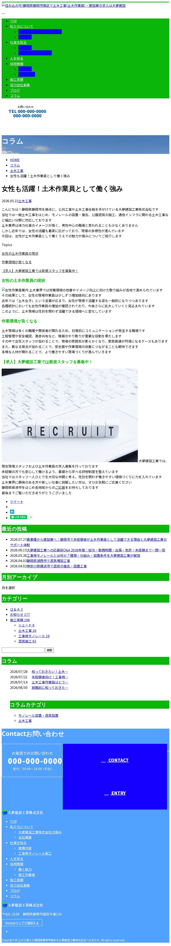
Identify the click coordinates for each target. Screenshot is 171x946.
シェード (26, 625)
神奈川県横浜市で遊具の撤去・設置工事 (57, 565)
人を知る (16, 58)
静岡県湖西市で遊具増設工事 (48, 560)
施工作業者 (26, 74)
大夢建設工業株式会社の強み (40, 31)
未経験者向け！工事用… (50, 676)
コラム (15, 95)
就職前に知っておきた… (50, 687)
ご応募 (60, 487)
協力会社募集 (20, 84)
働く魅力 (25, 68)
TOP (13, 21)
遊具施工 (27, 641)
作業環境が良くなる (17, 261)
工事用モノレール (34, 635)
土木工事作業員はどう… (50, 682)
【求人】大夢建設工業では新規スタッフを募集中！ (40, 270)
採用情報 (16, 63)
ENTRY (118, 793)
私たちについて (21, 26)
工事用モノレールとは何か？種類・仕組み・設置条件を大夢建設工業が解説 (83, 555)
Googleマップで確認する (22, 923)
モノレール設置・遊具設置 (38, 715)
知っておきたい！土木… (50, 671)
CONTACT (16, 121)
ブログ (15, 90)
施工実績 (16, 79)
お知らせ (20, 614)
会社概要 (25, 37)
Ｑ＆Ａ (16, 609)
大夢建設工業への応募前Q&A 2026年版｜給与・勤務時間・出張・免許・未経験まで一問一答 (96, 549)
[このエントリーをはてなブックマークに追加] (12, 512)
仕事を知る (18, 42)
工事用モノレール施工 (35, 52)
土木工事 (16, 170)
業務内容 (25, 47)
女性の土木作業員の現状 (20, 253)
